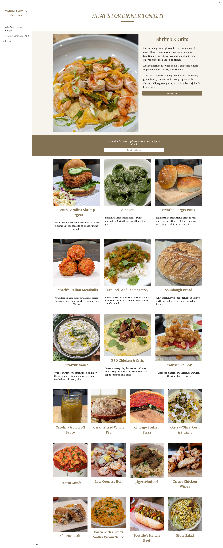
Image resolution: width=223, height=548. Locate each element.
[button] (220, 4)
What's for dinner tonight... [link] (13, 29)
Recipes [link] (9, 41)
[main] (127, 17)
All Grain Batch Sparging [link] (17, 35)
